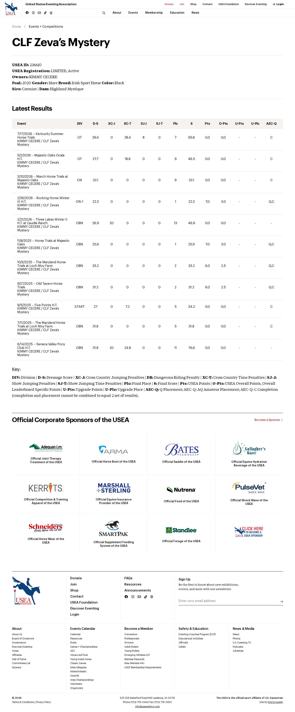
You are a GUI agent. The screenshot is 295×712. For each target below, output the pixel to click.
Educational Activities (191, 638)
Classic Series (78, 663)
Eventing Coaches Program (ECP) (197, 634)
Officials (183, 642)
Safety (182, 647)
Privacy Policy (43, 702)
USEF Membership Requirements (142, 667)
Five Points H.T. (46, 305)
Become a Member (138, 628)
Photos (236, 638)
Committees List (21, 663)
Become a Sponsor (267, 420)
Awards (74, 676)
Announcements (137, 590)
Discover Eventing (256, 4)
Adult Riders (131, 647)
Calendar (75, 634)
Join (182, 4)
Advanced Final (79, 655)
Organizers (76, 688)
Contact (207, 4)
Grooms (128, 642)
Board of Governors (23, 638)
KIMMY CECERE (29, 141)
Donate (169, 4)
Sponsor (16, 667)
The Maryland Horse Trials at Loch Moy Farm (41, 264)
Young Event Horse (80, 659)
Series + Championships (83, 647)
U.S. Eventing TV (242, 642)
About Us (17, 634)
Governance (19, 642)
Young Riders (131, 651)
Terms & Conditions (23, 702)
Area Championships (82, 680)
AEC (72, 651)
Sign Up (184, 579)
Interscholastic (78, 671)
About (17, 628)
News (236, 634)
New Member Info (134, 663)
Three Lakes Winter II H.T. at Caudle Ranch (42, 221)
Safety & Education (193, 628)
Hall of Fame (19, 659)
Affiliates (17, 655)
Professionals (131, 638)
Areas (15, 651)
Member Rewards (134, 659)
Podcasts (238, 647)
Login (280, 4)
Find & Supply (275, 702)
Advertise (238, 651)
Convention (130, 634)
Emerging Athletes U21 (137, 655)
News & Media (243, 628)
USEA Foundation (229, 4)
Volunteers (76, 684)
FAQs (128, 578)
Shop (193, 4)
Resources (132, 584)
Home (16, 26)
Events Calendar (82, 628)
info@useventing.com (147, 706)
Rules (73, 642)
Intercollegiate (78, 667)
